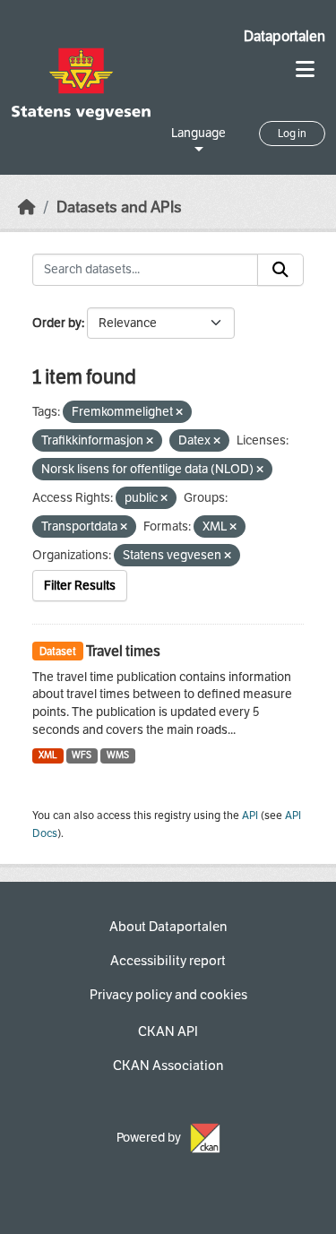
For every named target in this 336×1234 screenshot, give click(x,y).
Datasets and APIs (119, 207)
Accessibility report (168, 961)
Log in (292, 133)
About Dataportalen (168, 927)
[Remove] (179, 413)
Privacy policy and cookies (168, 995)
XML (48, 755)
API (250, 815)
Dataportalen (284, 36)
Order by (57, 323)
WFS (81, 755)
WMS (118, 755)
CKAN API (168, 1031)
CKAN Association (168, 1065)
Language (198, 133)
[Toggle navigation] (305, 69)
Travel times (123, 651)
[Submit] (280, 270)
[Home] (27, 207)
